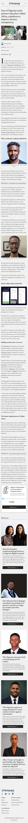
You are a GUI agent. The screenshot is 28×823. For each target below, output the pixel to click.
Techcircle (6, 346)
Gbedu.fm (11, 369)
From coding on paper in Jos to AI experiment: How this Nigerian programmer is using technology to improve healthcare (18, 453)
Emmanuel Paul (7, 43)
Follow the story (12, 567)
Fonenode (3, 365)
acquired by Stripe (6, 352)
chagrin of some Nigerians (8, 132)
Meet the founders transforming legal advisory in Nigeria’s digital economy (13, 551)
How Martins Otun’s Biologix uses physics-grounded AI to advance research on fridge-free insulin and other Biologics (14, 605)
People (7, 50)
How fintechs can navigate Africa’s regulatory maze (18, 183)
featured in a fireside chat (14, 65)
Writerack (3, 375)
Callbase (15, 371)
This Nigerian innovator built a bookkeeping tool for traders (14, 659)
